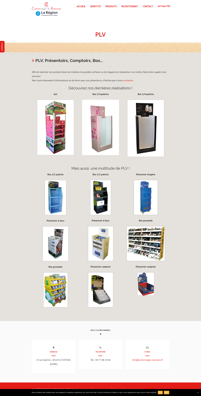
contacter (128, 80)
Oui (160, 392)
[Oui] (198, 392)
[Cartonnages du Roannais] (46, 17)
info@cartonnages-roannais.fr (147, 359)
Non (166, 392)
